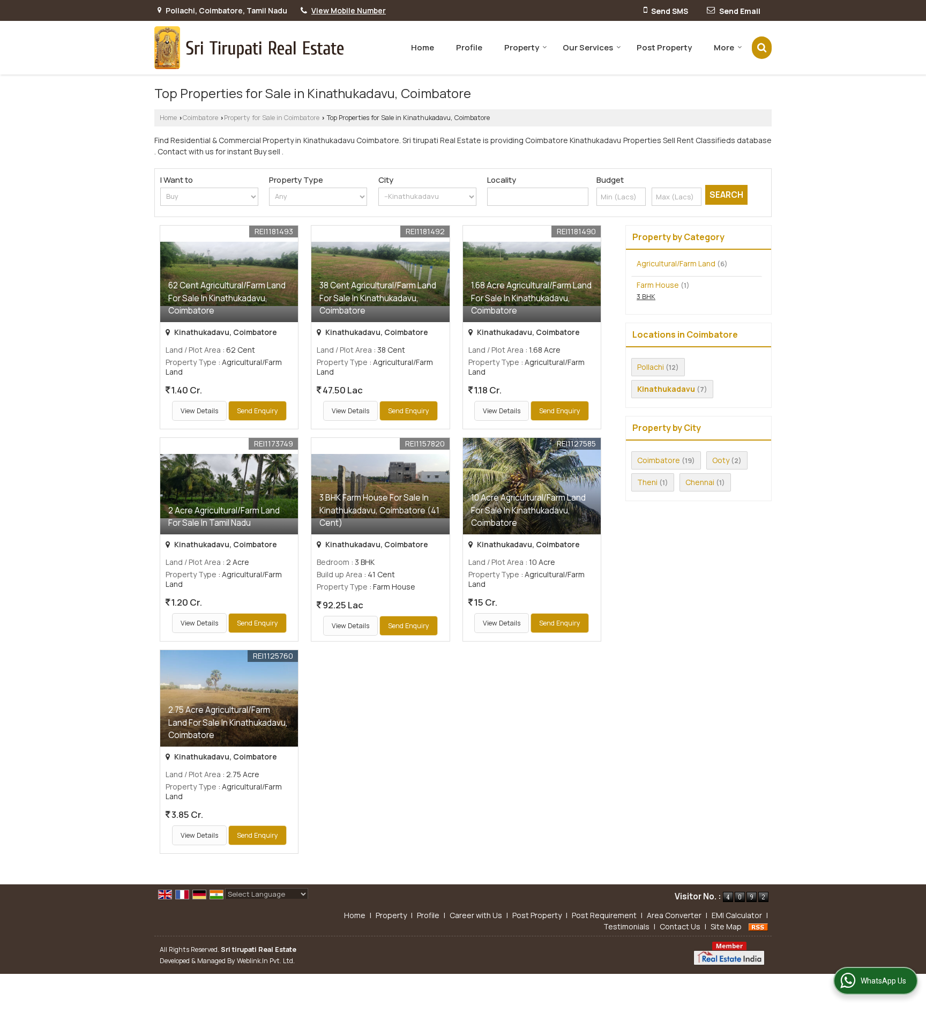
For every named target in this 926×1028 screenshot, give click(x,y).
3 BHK (646, 296)
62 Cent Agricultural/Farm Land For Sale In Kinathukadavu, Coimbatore (227, 298)
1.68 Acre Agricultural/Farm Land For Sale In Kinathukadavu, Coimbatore (531, 298)
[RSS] (758, 926)
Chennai (699, 482)
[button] (348, 10)
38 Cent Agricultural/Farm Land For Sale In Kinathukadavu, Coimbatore (377, 298)
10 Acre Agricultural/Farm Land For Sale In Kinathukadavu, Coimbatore (528, 510)
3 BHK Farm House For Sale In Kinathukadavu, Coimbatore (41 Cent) (379, 510)
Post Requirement (604, 915)
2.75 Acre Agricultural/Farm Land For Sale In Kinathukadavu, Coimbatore (228, 722)
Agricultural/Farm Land (676, 263)
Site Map (726, 926)
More (724, 47)
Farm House (658, 285)
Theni (647, 482)
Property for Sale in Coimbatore (271, 117)
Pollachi (650, 367)
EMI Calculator (737, 915)
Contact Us (680, 926)
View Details (199, 410)
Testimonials (626, 926)
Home (422, 47)
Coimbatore (200, 117)
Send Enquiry (257, 410)
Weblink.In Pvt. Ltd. (266, 960)
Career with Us (476, 915)
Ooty (720, 460)
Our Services (588, 47)
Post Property (664, 47)
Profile (469, 47)
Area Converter (674, 915)
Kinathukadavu (666, 389)
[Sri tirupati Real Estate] (249, 47)
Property (521, 47)
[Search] (762, 47)
